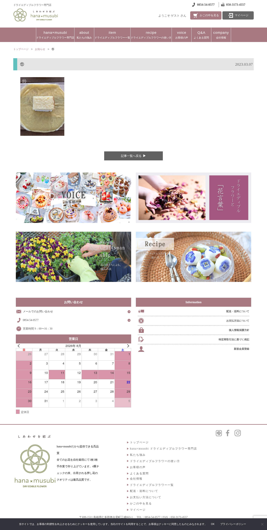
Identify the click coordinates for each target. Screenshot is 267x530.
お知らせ (40, 49)
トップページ (21, 49)
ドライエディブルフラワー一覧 (112, 35)
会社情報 (221, 35)
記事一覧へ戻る (131, 155)
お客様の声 (181, 35)
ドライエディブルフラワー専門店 (55, 35)
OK (213, 524)
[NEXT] (127, 345)
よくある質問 (201, 35)
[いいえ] (262, 524)
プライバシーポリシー (233, 524)
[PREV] (19, 345)
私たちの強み (84, 35)
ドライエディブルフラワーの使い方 (151, 35)
